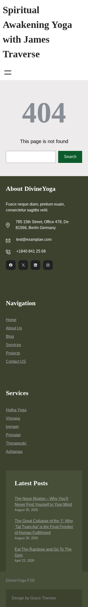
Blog (10, 336)
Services (13, 345)
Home (11, 320)
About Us (14, 328)
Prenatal (13, 435)
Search (70, 157)
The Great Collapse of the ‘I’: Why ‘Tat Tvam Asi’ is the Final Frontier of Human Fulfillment (44, 527)
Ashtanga (14, 451)
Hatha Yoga (16, 410)
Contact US (16, 361)
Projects (13, 353)
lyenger (12, 427)
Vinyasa (13, 418)
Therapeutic (16, 443)
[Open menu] (8, 72)
